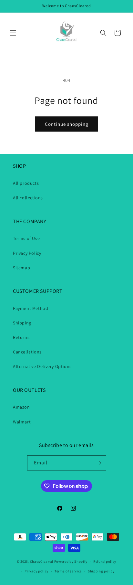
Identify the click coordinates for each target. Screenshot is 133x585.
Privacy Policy (27, 253)
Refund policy (104, 561)
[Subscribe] (99, 463)
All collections (28, 198)
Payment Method (30, 308)
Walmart (22, 422)
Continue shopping (66, 124)
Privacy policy (36, 571)
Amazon (21, 407)
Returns (21, 337)
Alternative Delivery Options (42, 366)
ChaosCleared (41, 561)
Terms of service (68, 571)
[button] (13, 33)
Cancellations (27, 352)
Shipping (22, 323)
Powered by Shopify (70, 561)
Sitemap (21, 268)
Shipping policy (101, 571)
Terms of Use (26, 238)
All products (26, 183)
